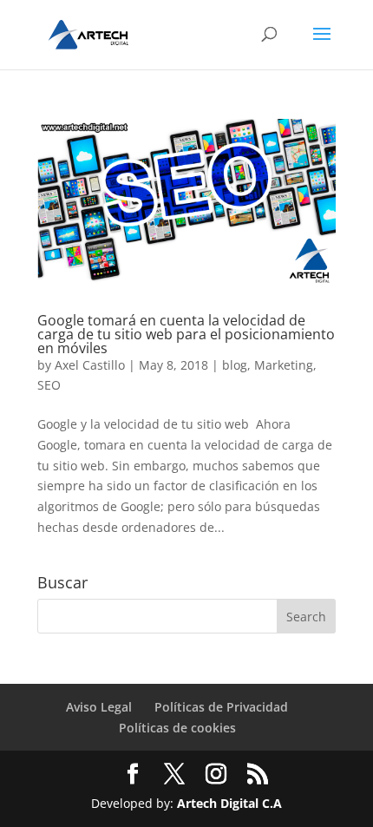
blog (234, 365)
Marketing (283, 365)
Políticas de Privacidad (221, 707)
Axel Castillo (90, 365)
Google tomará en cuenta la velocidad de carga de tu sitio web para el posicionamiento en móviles (186, 334)
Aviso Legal (99, 707)
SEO (49, 385)
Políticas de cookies (177, 727)
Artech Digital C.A (229, 803)
